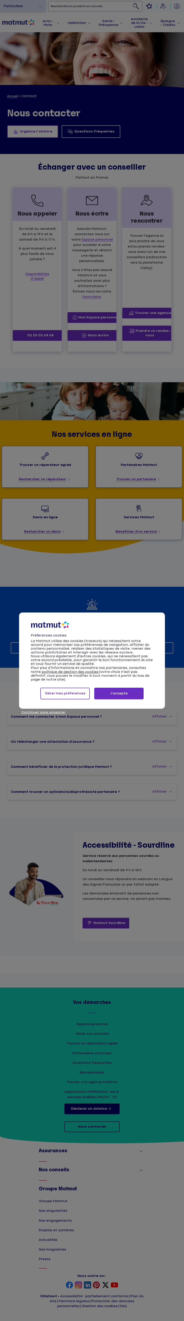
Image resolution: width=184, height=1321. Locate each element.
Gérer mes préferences (65, 693)
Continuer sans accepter (43, 712)
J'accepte (119, 693)
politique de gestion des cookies (70, 672)
